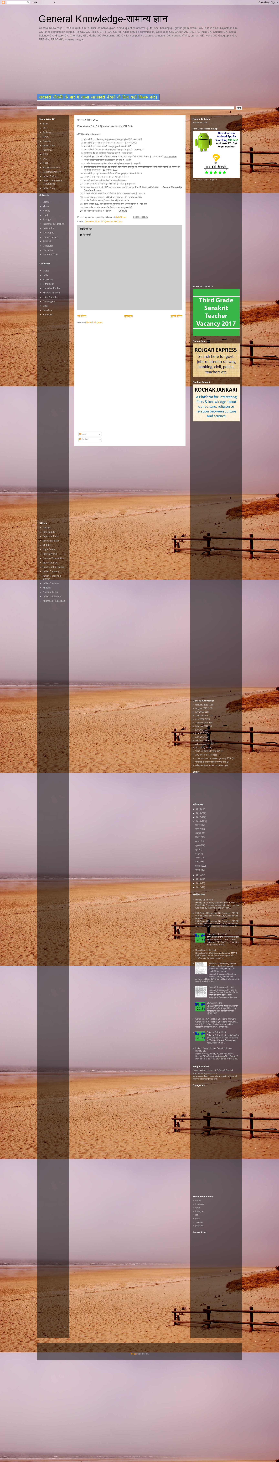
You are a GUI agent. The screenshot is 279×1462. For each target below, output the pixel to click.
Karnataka (48, 314)
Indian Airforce (50, 176)
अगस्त (198, 841)
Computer (48, 245)
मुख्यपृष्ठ (128, 316)
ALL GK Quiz (201, 747)
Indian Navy (49, 188)
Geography (48, 232)
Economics (48, 228)
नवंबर (197, 829)
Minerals (47, 587)
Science (47, 201)
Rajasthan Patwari (52, 171)
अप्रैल (198, 857)
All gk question (202, 744)
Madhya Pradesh (51, 292)
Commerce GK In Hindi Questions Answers (215, 1019)
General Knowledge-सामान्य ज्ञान (103, 18)
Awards (47, 527)
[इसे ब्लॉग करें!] (137, 217)
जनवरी (198, 870)
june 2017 (199, 733)
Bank (45, 123)
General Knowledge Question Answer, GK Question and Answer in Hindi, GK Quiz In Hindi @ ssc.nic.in (222, 967)
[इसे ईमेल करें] (134, 217)
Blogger (134, 1354)
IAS (45, 158)
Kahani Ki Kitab (200, 122)
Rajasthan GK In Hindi (205, 950)
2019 (198, 809)
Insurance (47, 149)
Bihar (45, 305)
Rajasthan (48, 279)
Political (47, 241)
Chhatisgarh (49, 301)
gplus (197, 1207)
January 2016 (201, 722)
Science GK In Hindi (216, 1032)
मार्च (197, 861)
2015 (198, 875)
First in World (50, 553)
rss (196, 1215)
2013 (198, 883)
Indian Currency (51, 571)
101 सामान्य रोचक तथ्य (204, 755)
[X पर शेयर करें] (140, 217)
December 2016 (92, 221)
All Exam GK (201, 740)
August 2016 (201, 708)
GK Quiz (118, 221)
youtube (199, 1222)
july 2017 (199, 730)
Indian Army (49, 145)
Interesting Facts (51, 540)
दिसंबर (198, 825)
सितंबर (198, 837)
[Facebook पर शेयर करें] (143, 217)
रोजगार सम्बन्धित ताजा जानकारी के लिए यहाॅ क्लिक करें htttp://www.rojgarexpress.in (213, 1072)
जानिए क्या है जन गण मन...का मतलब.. (210, 765)
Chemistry (48, 250)
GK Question (107, 221)
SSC (45, 128)
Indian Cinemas (51, 583)
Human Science (51, 237)
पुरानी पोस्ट (176, 316)
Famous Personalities (53, 558)
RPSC (46, 136)
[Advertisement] (115, 68)
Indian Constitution (52, 596)
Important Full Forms (53, 567)
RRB (45, 163)
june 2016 (199, 719)
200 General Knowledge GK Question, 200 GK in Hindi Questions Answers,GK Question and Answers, (217, 915)
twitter (198, 1200)
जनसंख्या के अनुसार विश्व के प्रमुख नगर (210, 762)
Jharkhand (48, 310)
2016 (198, 821)
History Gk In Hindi (204, 900)
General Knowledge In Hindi (221, 987)
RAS (45, 154)
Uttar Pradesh (50, 297)
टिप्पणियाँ (84, 439)
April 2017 (200, 737)
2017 (198, 817)
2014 (198, 879)
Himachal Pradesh (52, 288)
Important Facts (50, 536)
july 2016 (199, 712)
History (46, 210)
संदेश (83, 434)
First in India (49, 532)
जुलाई (197, 845)
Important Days (50, 562)
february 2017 (201, 726)
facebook (199, 1204)
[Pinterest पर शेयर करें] (146, 217)
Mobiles (47, 545)
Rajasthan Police (51, 167)
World (46, 270)
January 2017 (201, 715)
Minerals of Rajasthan (54, 600)
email (197, 1218)
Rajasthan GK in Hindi (217, 934)
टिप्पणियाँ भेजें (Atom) (94, 322)
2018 (198, 813)
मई (196, 853)
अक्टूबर (198, 833)
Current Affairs (50, 254)
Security (47, 141)
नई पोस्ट (81, 316)
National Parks (50, 592)
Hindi (45, 215)
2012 (198, 887)
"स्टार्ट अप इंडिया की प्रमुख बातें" (207, 751)
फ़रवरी (198, 866)
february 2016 (201, 705)
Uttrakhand (48, 283)
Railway (47, 132)
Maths (46, 206)
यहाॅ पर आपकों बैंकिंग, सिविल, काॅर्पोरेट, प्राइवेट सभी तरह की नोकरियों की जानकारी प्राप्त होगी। (215, 1077)
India (45, 275)
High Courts (49, 549)
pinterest (199, 1225)
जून (197, 849)
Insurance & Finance (53, 223)
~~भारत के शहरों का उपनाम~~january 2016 (213, 758)
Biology (47, 219)
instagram (200, 1211)
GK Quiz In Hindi (214, 1003)
